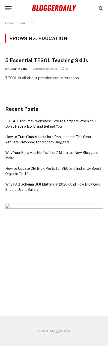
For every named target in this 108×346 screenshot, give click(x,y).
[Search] (100, 8)
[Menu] (8, 8)
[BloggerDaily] (54, 8)
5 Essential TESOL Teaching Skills (46, 60)
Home (9, 23)
